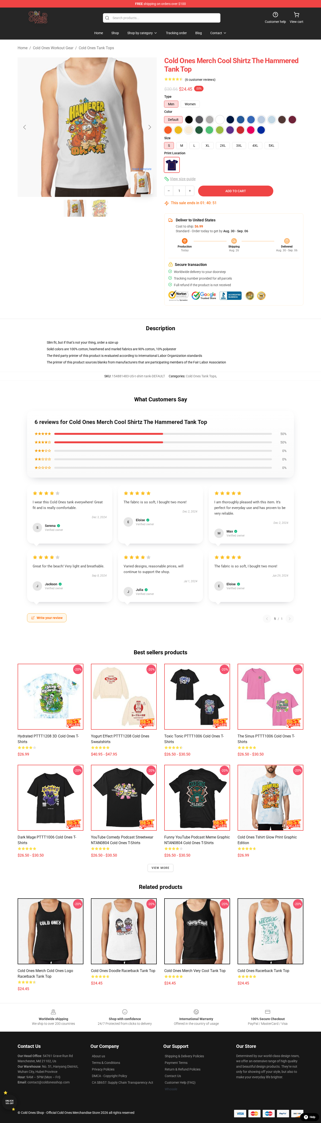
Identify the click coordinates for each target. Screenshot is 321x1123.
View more (161, 868)
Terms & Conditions (106, 1063)
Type (168, 96)
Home (22, 48)
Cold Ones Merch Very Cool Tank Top (195, 970)
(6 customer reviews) (200, 79)
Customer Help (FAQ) (180, 1082)
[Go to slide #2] (99, 208)
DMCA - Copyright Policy (109, 1076)
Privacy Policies (103, 1069)
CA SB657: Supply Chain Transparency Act (122, 1082)
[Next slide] (149, 127)
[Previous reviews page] (267, 618)
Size (167, 138)
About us (98, 1056)
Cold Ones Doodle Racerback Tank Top (123, 970)
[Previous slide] (25, 127)
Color (168, 112)
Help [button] (312, 1117)
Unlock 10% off (9, 1102)
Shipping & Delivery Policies (184, 1056)
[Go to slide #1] (75, 208)
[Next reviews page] (290, 618)
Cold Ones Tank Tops (96, 48)
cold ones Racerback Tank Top (263, 970)
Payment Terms (176, 1063)
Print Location (174, 153)
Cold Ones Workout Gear (53, 48)
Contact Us (173, 1076)
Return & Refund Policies (182, 1069)
